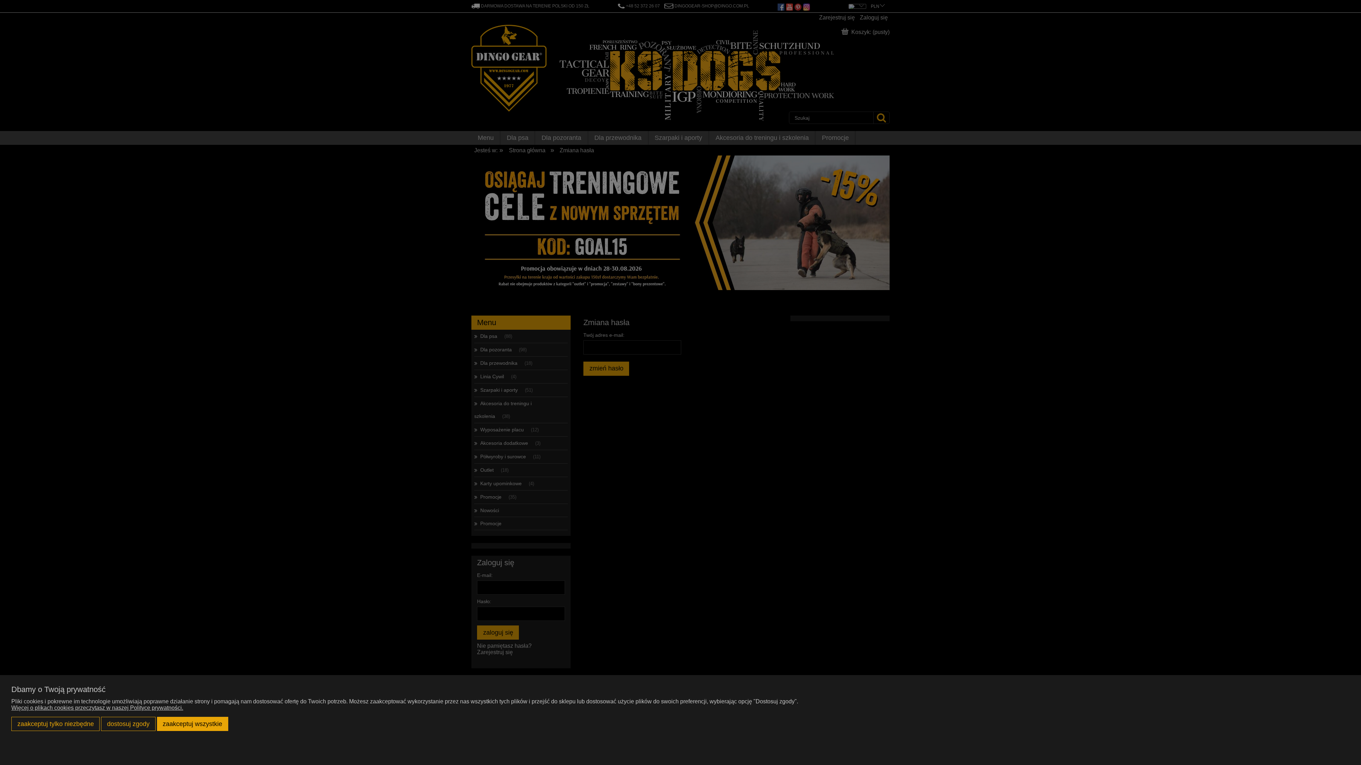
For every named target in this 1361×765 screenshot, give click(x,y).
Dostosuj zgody (128, 723)
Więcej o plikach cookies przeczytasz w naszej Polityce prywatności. (97, 708)
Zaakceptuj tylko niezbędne (55, 723)
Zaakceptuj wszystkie (192, 723)
